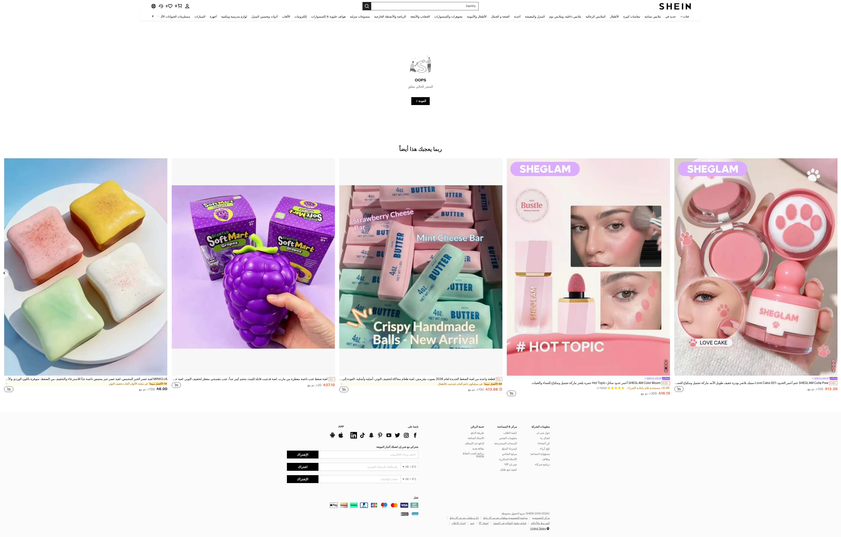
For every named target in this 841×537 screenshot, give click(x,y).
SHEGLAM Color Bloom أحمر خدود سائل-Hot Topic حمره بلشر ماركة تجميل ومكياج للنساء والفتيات (600, 383)
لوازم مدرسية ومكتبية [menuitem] (234, 16)
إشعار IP (483, 523)
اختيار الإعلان (459, 523)
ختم (472, 523)
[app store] (341, 437)
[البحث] (366, 6)
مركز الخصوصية (541, 517)
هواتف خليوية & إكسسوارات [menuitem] (328, 16)
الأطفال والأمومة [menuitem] (477, 16)
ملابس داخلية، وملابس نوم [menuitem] (565, 16)
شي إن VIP (510, 464)
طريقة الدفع (477, 432)
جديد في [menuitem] (670, 16)
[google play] (332, 437)
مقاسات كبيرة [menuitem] (631, 16)
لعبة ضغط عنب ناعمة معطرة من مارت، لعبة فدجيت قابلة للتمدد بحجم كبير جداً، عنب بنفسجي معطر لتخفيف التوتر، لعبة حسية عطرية (253, 379)
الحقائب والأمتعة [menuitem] (420, 16)
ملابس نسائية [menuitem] (653, 16)
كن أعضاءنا (544, 443)
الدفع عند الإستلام (474, 443)
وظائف (546, 459)
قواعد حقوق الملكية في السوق (509, 523)
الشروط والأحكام (540, 523)
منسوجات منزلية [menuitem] (360, 16)
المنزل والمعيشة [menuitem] (535, 16)
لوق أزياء (545, 448)
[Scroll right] (152, 16)
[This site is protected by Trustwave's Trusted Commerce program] (415, 513)
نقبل (415, 497)
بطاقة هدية (478, 448)
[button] (161, 6)
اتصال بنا (545, 438)
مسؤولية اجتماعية (540, 453)
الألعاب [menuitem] (286, 16)
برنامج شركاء (542, 464)
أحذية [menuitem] (517, 16)
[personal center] (187, 6)
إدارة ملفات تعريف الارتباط (464, 517)
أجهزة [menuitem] (213, 16)
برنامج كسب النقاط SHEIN (473, 455)
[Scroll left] (158, 16)
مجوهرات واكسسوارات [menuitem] (448, 16)
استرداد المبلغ (509, 448)
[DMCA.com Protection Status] (404, 513)
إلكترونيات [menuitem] (301, 16)
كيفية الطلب (510, 432)
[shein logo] (675, 6)
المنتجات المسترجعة (505, 443)
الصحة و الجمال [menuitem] (500, 16)
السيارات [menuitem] (199, 16)
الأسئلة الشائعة (476, 438)
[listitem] (755, 277)
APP (341, 426)
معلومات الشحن (508, 438)
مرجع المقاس (509, 453)
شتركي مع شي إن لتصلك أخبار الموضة (397, 446)
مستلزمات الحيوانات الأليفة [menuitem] (173, 16)
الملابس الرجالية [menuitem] (596, 16)
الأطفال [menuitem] (614, 16)
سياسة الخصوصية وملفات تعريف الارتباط (505, 517)
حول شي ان (543, 432)
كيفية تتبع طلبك (508, 469)
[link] (178, 6)
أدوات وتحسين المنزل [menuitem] (264, 16)
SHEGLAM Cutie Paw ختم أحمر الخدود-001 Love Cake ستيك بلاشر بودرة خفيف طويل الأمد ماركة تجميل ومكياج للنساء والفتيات (755, 383)
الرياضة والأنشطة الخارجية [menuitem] (390, 16)
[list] (383, 435)
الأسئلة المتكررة (508, 459)
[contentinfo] (352, 505)
